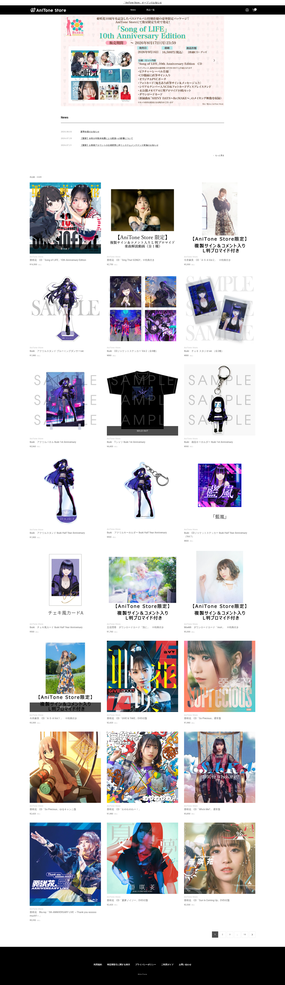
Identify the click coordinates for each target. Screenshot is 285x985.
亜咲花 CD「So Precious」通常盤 (202, 718)
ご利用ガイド (167, 964)
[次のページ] (252, 934)
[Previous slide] (71, 60)
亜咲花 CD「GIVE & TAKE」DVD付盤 (127, 718)
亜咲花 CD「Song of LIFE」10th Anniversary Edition (58, 260)
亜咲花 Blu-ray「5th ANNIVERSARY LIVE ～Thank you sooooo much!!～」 (63, 914)
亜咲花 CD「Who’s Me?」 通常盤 (202, 809)
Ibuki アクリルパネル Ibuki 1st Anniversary (53, 442)
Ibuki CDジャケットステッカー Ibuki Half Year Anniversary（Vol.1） (215, 534)
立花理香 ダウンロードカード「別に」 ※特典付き (135, 627)
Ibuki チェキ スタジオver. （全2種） (204, 351)
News (133, 10)
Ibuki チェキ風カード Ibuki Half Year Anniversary (56, 627)
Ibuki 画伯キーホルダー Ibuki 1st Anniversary (208, 442)
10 (245, 934)
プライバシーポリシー (145, 964)
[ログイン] (247, 10)
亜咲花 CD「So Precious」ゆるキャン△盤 (53, 809)
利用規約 (98, 964)
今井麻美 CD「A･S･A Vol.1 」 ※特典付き (53, 718)
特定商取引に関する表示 (118, 964)
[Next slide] (214, 60)
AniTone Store (36, 257)
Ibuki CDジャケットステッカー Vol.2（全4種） (132, 351)
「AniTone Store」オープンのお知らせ (142, 2)
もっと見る (219, 155)
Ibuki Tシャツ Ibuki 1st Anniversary (126, 442)
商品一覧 (150, 10)
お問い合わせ (185, 964)
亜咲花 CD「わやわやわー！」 (124, 809)
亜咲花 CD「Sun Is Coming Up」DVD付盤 (207, 900)
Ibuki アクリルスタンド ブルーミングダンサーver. (57, 351)
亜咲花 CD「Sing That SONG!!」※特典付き (131, 260)
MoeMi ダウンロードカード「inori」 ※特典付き (211, 627)
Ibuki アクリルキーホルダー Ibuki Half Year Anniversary (137, 532)
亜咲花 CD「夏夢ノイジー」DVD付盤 (127, 900)
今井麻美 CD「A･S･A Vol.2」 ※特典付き (207, 260)
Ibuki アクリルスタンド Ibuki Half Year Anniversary (57, 532)
